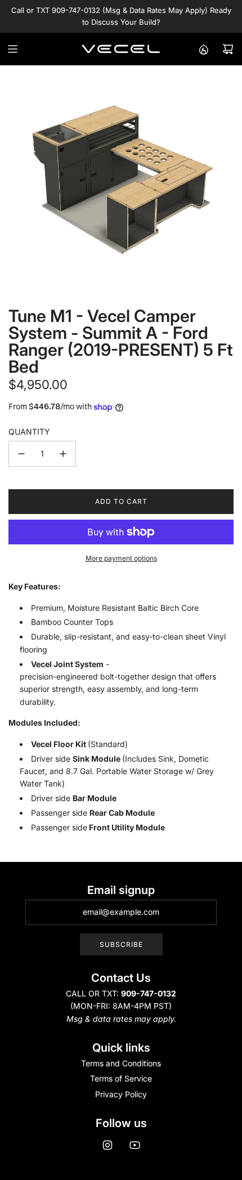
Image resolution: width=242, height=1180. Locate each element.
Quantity (29, 431)
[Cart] (228, 49)
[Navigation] (12, 49)
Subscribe (121, 944)
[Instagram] (107, 1145)
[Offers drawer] (203, 49)
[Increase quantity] (63, 453)
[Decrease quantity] (21, 453)
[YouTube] (134, 1145)
